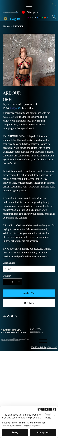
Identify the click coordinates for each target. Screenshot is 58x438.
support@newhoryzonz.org (36, 332)
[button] (54, 17)
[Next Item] (50, 59)
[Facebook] (38, 18)
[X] (40, 18)
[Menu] (29, 7)
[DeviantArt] (42, 18)
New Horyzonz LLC (11, 329)
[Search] (54, 4)
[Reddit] (45, 18)
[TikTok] (33, 18)
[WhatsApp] (4, 316)
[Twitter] (16, 316)
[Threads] (30, 18)
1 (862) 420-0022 (36, 328)
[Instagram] (28, 18)
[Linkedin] (47, 18)
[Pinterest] (12, 316)
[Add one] (19, 281)
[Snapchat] (35, 18)
